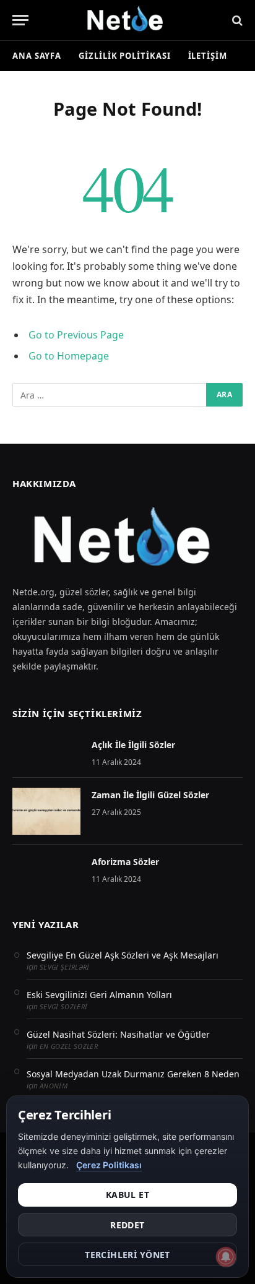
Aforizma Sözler (125, 862)
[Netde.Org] (127, 20)
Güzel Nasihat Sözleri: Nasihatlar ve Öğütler (118, 1034)
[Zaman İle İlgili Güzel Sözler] (46, 811)
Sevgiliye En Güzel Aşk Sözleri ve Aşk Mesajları (122, 955)
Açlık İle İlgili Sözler (133, 745)
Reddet (127, 1225)
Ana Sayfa (36, 55)
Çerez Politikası (109, 1165)
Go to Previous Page (76, 335)
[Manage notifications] (226, 1257)
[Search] (236, 20)
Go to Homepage (68, 356)
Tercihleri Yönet (127, 1254)
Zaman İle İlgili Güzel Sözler (150, 795)
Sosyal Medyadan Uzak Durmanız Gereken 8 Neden (133, 1074)
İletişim (207, 55)
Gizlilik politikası (124, 55)
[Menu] (20, 20)
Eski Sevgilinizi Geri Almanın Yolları (99, 995)
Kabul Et (127, 1194)
